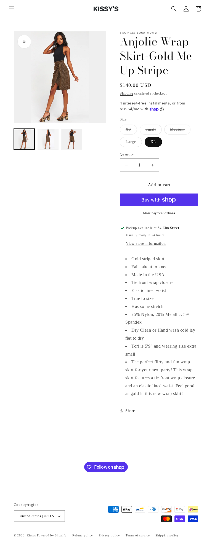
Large (134, 143)
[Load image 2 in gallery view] (48, 139)
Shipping (126, 93)
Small (153, 131)
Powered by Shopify (52, 535)
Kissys (32, 535)
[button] (12, 9)
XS (131, 131)
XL (153, 142)
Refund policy (82, 535)
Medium (180, 131)
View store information (146, 243)
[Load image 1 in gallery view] (24, 139)
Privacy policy (109, 535)
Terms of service (138, 535)
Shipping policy (167, 535)
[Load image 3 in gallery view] (71, 139)
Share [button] (130, 411)
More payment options (159, 213)
